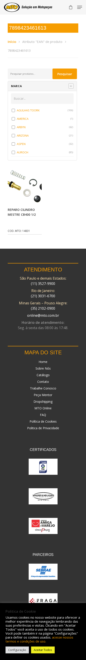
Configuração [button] (17, 650)
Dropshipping (43, 401)
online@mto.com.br (43, 315)
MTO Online (43, 408)
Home (43, 362)
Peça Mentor (43, 395)
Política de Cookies (43, 421)
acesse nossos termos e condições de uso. (39, 639)
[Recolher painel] (71, 86)
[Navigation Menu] (79, 7)
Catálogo (43, 375)
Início (12, 41)
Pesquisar (64, 74)
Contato (43, 382)
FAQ (43, 415)
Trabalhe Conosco (43, 388)
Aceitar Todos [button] (43, 650)
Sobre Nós (43, 368)
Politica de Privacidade (43, 428)
